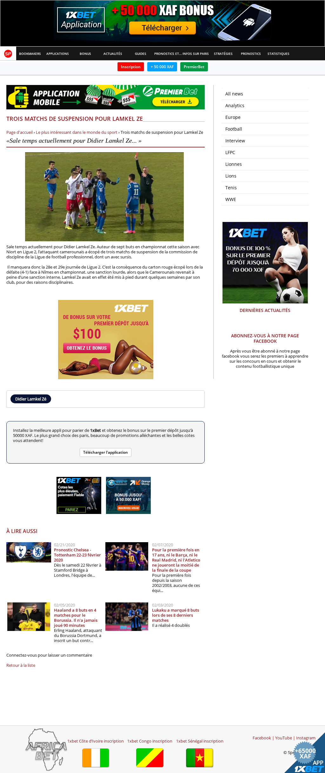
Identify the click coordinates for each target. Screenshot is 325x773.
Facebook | (263, 738)
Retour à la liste (20, 665)
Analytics (234, 105)
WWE (230, 199)
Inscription (131, 66)
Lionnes (233, 164)
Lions (230, 176)
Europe (233, 117)
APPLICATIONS (57, 53)
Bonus (85, 53)
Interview (235, 141)
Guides (140, 53)
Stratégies (223, 53)
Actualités (112, 53)
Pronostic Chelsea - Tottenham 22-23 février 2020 (77, 555)
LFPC (230, 152)
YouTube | (285, 738)
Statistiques (278, 53)
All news (234, 94)
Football (233, 129)
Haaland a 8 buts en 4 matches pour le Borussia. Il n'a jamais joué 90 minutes (75, 617)
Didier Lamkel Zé (30, 399)
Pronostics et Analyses (168, 53)
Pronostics (251, 53)
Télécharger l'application (105, 452)
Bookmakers (30, 53)
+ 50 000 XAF (162, 66)
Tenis (231, 188)
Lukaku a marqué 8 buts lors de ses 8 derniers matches (175, 615)
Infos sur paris (195, 53)
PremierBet (194, 66)
